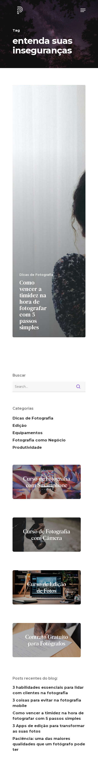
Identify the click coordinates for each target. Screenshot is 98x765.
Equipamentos (28, 432)
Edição (20, 425)
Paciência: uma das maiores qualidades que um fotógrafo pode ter (49, 744)
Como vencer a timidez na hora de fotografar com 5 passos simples (48, 716)
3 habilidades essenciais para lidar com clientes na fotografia (48, 690)
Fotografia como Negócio (39, 440)
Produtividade (27, 447)
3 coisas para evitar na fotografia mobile (47, 703)
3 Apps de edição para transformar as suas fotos (49, 728)
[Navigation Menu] (82, 10)
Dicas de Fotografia (36, 275)
